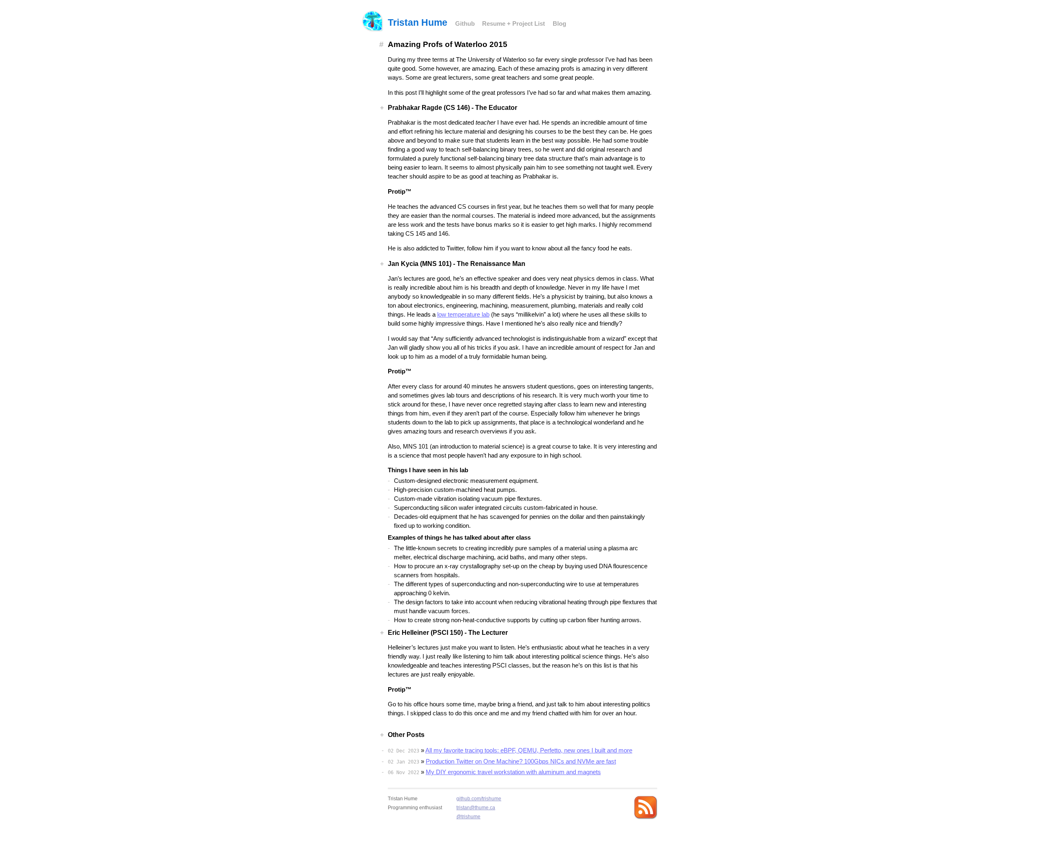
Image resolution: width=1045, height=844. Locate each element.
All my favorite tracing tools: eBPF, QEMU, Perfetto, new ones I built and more (528, 750)
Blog (559, 23)
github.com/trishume (478, 798)
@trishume (468, 816)
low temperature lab (463, 314)
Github (465, 23)
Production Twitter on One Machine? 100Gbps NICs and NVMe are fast (521, 761)
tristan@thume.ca (475, 807)
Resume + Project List (513, 23)
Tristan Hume (417, 22)
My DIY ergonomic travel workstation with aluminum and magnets (513, 772)
